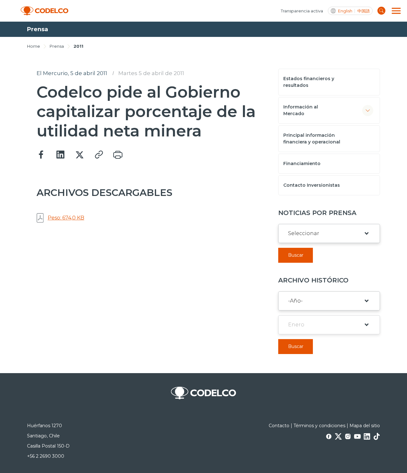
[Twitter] (79, 155)
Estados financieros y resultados (308, 82)
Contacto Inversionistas (311, 185)
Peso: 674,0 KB (66, 218)
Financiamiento (302, 163)
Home (33, 46)
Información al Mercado (300, 110)
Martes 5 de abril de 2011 (151, 73)
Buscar (295, 255)
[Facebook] (41, 155)
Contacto (279, 425)
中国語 (363, 11)
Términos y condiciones (319, 425)
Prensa (57, 46)
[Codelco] (44, 11)
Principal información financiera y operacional (311, 138)
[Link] (98, 155)
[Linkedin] (60, 155)
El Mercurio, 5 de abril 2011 (72, 73)
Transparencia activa (302, 10)
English (345, 11)
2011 (78, 46)
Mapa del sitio (364, 425)
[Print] (117, 155)
